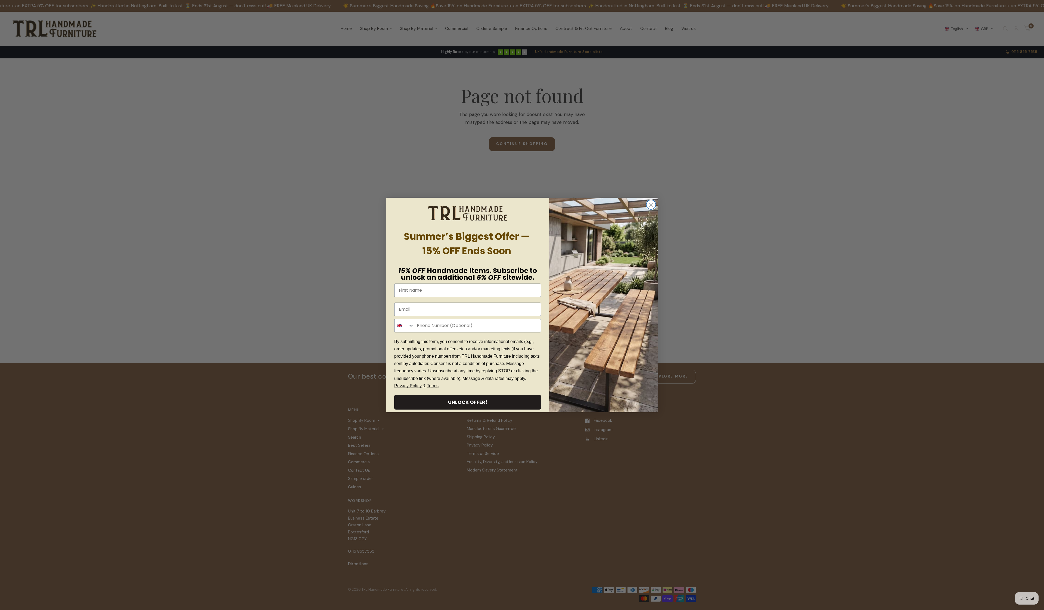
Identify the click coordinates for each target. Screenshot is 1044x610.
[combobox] (404, 325)
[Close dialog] (651, 204)
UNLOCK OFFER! (467, 402)
